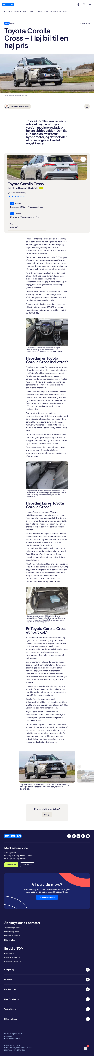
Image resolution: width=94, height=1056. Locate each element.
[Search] (84, 4)
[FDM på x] (74, 836)
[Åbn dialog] (83, 159)
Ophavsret (8, 1036)
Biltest (32, 11)
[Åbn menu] (90, 4)
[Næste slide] (79, 767)
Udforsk (16, 11)
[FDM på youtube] (88, 836)
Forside (7, 11)
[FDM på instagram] (78, 836)
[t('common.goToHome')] (13, 836)
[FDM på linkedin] (83, 836)
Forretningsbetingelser (12, 1038)
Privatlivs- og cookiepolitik (13, 1034)
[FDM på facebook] (69, 836)
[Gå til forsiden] (8, 4)
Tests (24, 11)
